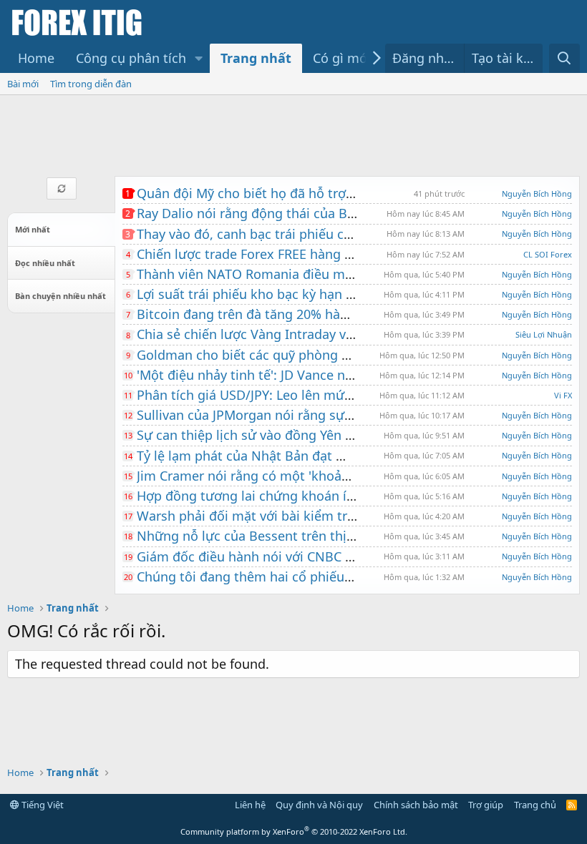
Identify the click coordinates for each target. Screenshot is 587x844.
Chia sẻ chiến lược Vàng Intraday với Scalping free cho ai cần (321, 334)
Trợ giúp (485, 804)
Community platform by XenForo (293, 831)
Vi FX (563, 395)
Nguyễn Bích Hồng (537, 193)
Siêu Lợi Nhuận (543, 334)
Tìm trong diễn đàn (91, 83)
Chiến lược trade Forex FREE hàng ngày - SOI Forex (290, 253)
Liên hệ (250, 804)
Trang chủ (535, 804)
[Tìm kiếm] (564, 58)
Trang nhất (255, 58)
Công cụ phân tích (131, 58)
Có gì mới (342, 58)
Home (36, 58)
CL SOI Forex (547, 254)
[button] (199, 58)
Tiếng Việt (41, 804)
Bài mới (23, 83)
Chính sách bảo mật (416, 804)
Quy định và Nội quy (319, 804)
